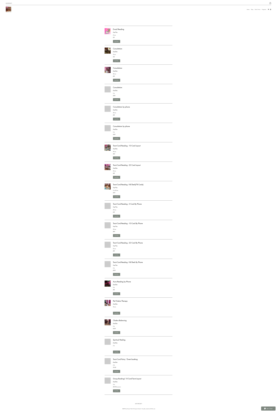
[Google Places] (268, 9)
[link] (142, 29)
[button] (270, 3)
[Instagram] (270, 9)
